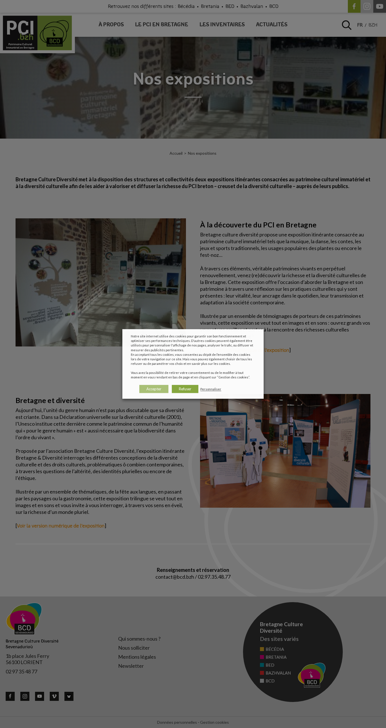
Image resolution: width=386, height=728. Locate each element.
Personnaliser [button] (210, 389)
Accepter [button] (153, 389)
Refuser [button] (185, 389)
